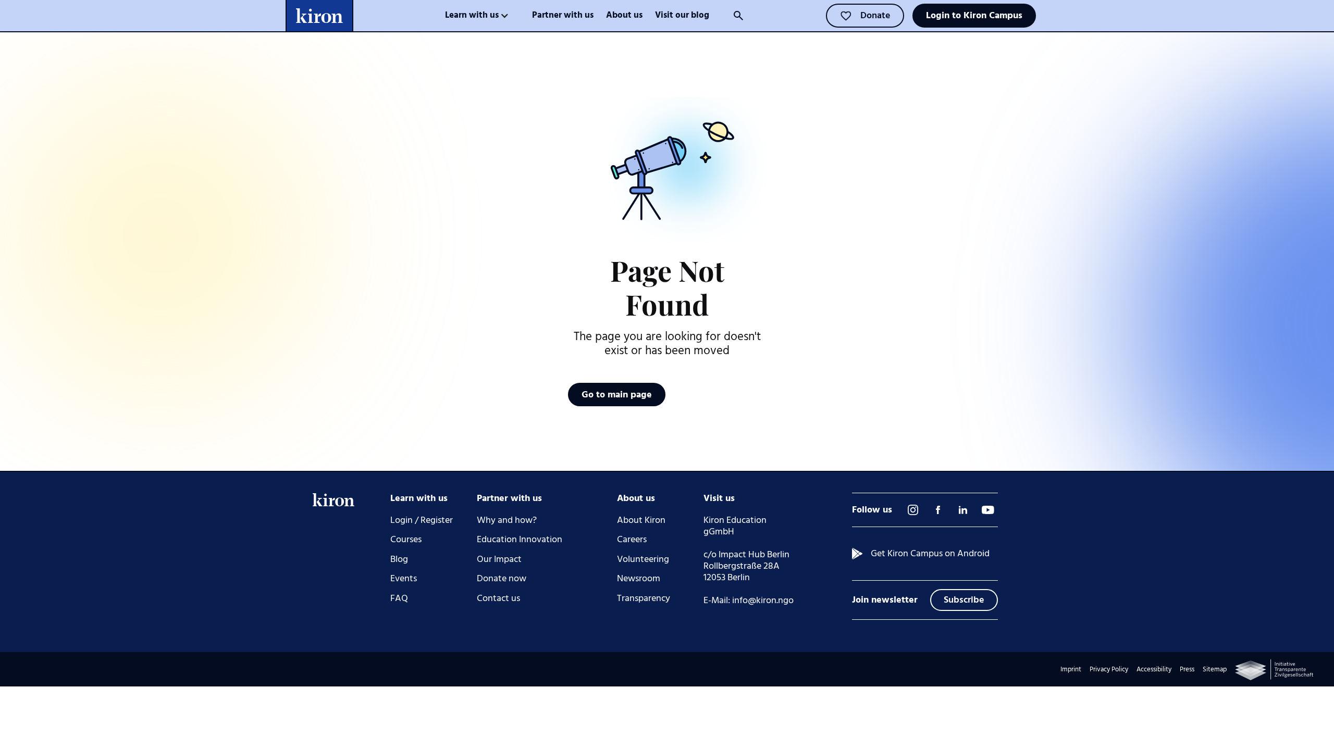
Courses (406, 539)
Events (403, 578)
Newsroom (638, 578)
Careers (632, 539)
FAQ (399, 598)
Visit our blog (682, 15)
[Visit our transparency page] (1274, 670)
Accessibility (1154, 669)
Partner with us (563, 15)
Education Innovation (519, 539)
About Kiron (641, 520)
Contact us (498, 598)
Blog (399, 559)
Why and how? (507, 520)
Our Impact (499, 559)
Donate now (501, 578)
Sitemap (1215, 669)
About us (624, 15)
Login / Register (421, 520)
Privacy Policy (1109, 669)
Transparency (643, 598)
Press (1187, 669)
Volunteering (643, 559)
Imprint (1070, 669)
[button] (477, 15)
